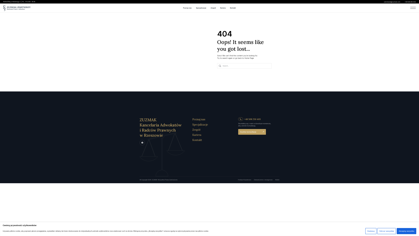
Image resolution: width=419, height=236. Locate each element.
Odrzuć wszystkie (386, 231)
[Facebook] (142, 142)
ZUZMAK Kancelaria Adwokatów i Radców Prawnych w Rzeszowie (161, 127)
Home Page (249, 58)
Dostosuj (370, 231)
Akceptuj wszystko (406, 231)
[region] (209, 229)
